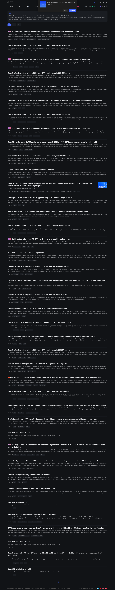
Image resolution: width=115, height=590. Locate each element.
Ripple (15, 39)
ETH (24, 108)
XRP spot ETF (17, 316)
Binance (28, 177)
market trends (37, 135)
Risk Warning (61, 588)
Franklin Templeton (32, 260)
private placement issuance (32, 412)
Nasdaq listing (27, 94)
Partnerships (43, 588)
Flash (19, 6)
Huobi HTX (16, 191)
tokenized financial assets (37, 535)
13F (32, 246)
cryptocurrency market (25, 191)
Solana (42, 454)
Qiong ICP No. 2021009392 (86, 588)
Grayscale (16, 563)
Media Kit (27, 588)
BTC (19, 205)
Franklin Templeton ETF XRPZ (35, 521)
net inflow (24, 482)
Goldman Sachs (17, 246)
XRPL (15, 535)
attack (30, 496)
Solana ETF (25, 219)
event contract (30, 468)
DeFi (47, 191)
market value (42, 385)
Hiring (68, 588)
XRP (15, 53)
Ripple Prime (21, 412)
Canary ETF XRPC (22, 521)
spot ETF (21, 53)
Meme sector (41, 191)
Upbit (15, 108)
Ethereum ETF (31, 454)
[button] (107, 2)
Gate (15, 288)
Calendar (36, 6)
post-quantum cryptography (44, 39)
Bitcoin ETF (23, 454)
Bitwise (23, 316)
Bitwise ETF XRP (21, 260)
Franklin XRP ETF (31, 80)
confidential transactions (24, 535)
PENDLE (69, 191)
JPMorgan (16, 454)
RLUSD (15, 149)
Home (11, 6)
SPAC (37, 66)
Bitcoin (19, 135)
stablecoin (29, 385)
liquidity (63, 191)
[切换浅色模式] (103, 2)
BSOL (15, 219)
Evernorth (15, 66)
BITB (20, 343)
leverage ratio (21, 177)
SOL (19, 468)
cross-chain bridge (22, 496)
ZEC (79, 191)
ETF (31, 135)
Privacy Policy (52, 588)
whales (27, 426)
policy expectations (55, 191)
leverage (25, 135)
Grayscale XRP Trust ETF (33, 399)
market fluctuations (27, 288)
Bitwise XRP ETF (21, 80)
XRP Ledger (22, 39)
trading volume (21, 385)
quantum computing (31, 39)
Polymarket (16, 274)
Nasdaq (31, 66)
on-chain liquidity (28, 149)
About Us (20, 588)
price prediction (28, 274)
